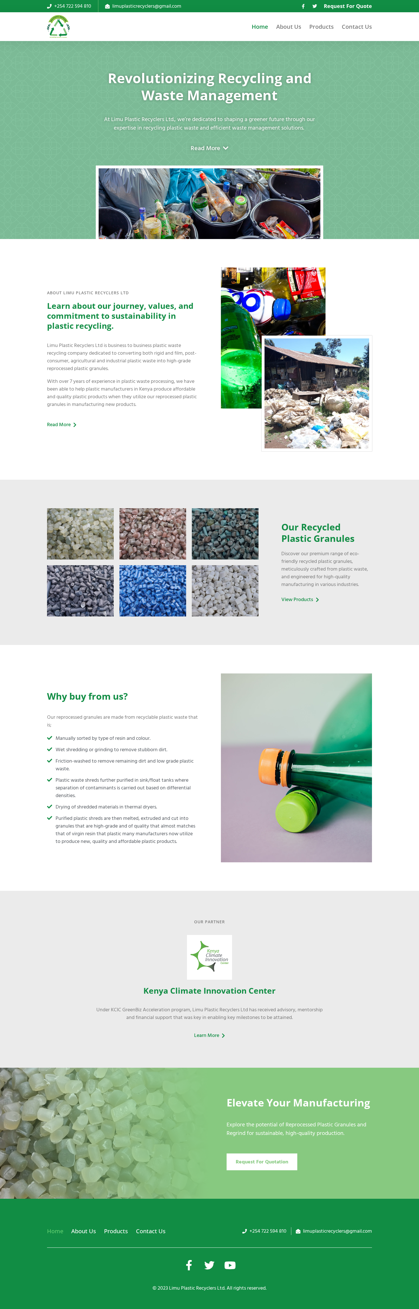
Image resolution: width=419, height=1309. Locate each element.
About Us (288, 26)
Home (260, 26)
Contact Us (357, 26)
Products (321, 26)
